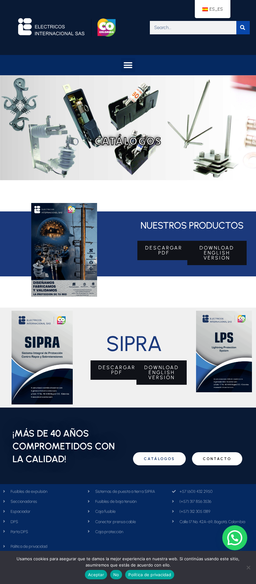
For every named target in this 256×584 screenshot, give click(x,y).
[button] (128, 65)
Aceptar (96, 574)
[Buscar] (243, 27)
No (116, 574)
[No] (248, 567)
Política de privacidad (149, 574)
